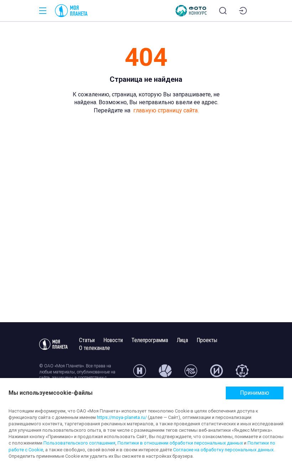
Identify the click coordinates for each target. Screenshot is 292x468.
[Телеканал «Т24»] (242, 373)
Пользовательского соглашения (79, 443)
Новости (113, 340)
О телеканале (94, 348)
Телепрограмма (149, 340)
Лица (182, 340)
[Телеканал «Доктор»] (191, 373)
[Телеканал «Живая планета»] (165, 373)
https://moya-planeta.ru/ (122, 417)
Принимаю (254, 392)
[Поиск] (223, 10)
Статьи (87, 340)
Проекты (207, 340)
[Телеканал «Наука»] (139, 373)
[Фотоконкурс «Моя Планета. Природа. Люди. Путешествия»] (191, 10)
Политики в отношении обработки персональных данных (180, 443)
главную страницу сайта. (166, 110)
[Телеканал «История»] (216, 373)
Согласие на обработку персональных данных (223, 449)
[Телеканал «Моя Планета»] (71, 10)
